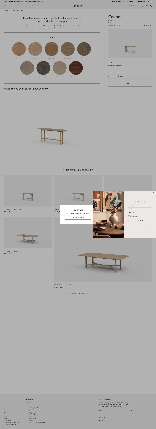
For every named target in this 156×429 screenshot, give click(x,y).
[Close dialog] (154, 192)
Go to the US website (78, 217)
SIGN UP (140, 220)
